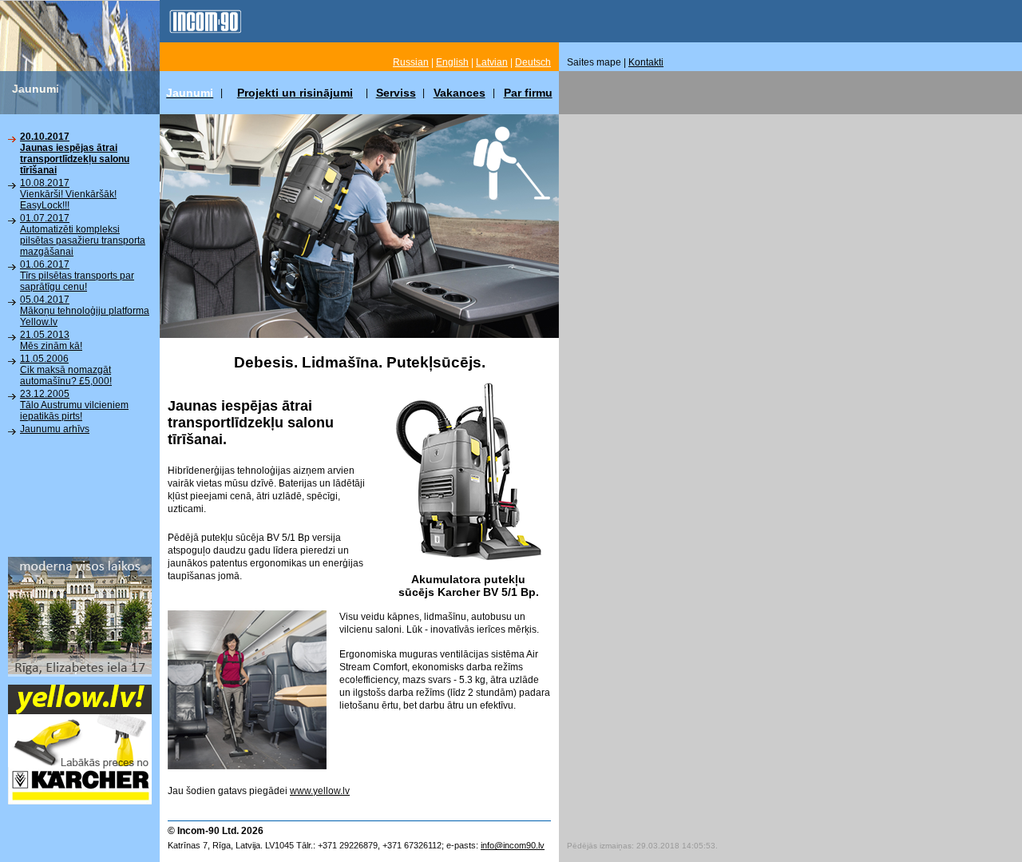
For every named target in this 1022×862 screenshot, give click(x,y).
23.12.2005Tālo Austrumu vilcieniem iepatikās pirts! (74, 405)
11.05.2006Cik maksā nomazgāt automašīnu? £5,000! (66, 370)
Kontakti (646, 62)
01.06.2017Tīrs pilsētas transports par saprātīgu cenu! (77, 275)
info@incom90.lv (513, 845)
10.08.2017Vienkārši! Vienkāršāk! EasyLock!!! (68, 194)
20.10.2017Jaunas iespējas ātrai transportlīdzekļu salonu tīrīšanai (74, 153)
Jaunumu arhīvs (54, 429)
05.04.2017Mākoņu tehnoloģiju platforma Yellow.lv (84, 311)
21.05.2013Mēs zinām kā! (51, 340)
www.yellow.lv (320, 790)
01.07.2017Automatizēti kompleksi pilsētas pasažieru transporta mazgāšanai (82, 235)
